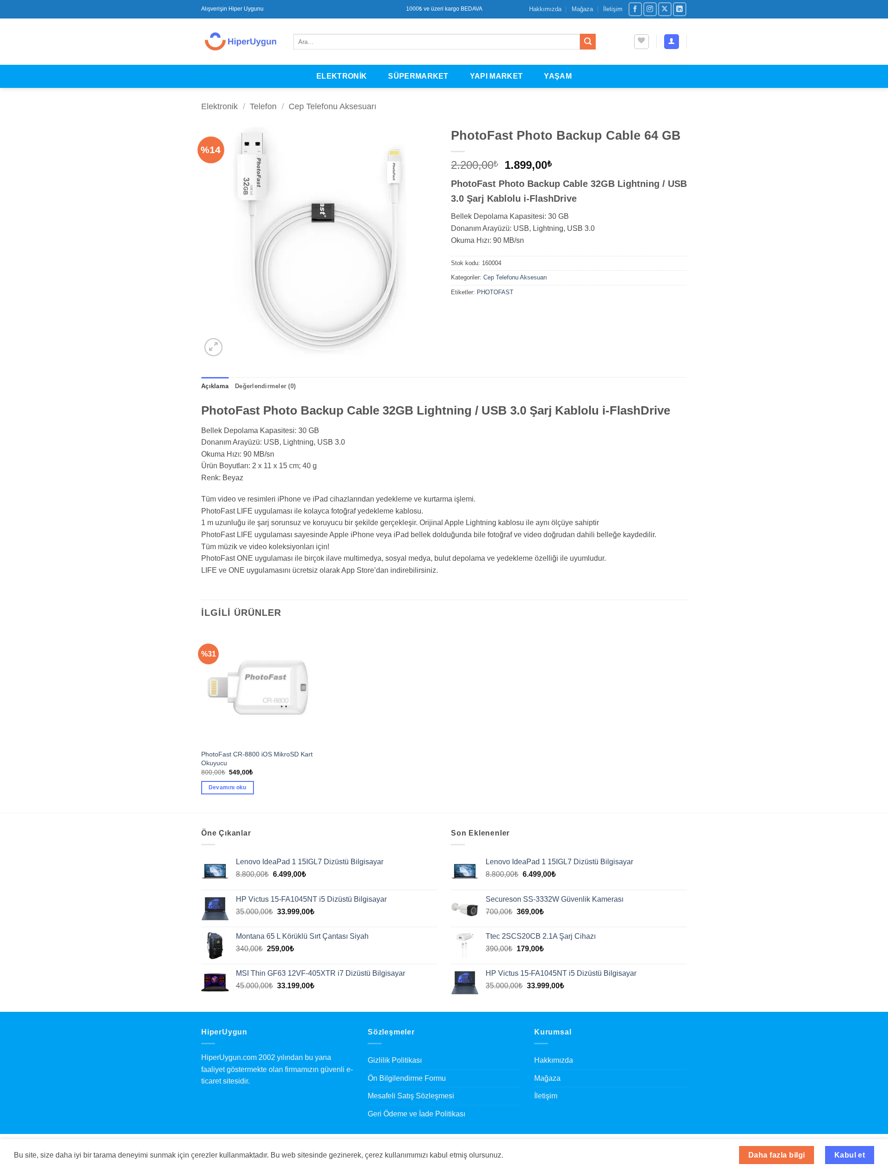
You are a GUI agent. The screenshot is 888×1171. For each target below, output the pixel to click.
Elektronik (219, 106)
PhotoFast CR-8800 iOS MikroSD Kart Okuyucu (257, 758)
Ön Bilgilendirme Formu (407, 1078)
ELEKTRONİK (341, 76)
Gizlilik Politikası (395, 1060)
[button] (671, 42)
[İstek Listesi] (641, 41)
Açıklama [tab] (214, 386)
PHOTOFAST (495, 292)
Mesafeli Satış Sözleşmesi (411, 1096)
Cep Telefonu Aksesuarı (332, 106)
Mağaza (582, 9)
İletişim (613, 9)
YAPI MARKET (496, 76)
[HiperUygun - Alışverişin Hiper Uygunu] (240, 42)
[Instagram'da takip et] (650, 9)
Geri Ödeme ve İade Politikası (416, 1114)
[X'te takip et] (665, 9)
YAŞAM (558, 76)
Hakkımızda (545, 9)
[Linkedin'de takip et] (679, 9)
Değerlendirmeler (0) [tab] (265, 386)
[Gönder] (588, 42)
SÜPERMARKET (418, 76)
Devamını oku (228, 787)
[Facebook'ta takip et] (635, 9)
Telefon (263, 106)
